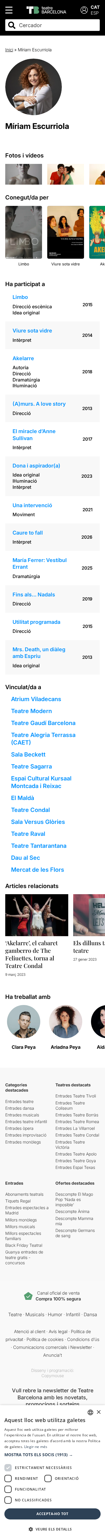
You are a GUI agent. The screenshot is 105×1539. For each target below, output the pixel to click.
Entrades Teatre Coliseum (70, 1105)
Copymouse (52, 1375)
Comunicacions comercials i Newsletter (52, 1347)
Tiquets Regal (18, 1200)
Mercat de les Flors (37, 869)
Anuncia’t (52, 1355)
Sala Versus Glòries (38, 821)
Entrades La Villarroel (75, 1128)
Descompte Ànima (72, 1211)
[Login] (84, 10)
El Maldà (22, 797)
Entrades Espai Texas (75, 1167)
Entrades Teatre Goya (75, 1160)
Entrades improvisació (25, 1134)
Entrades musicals (22, 1114)
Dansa (90, 1314)
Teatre (15, 1314)
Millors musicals (20, 1226)
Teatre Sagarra (31, 766)
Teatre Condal (30, 809)
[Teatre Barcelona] (46, 10)
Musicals (34, 1314)
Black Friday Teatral (23, 1245)
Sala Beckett (28, 754)
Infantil (73, 1314)
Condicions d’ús (83, 1339)
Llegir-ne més (36, 1446)
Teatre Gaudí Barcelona (43, 722)
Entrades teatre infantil (26, 1121)
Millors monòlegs (21, 1219)
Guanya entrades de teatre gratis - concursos (24, 1257)
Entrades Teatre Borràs (76, 1114)
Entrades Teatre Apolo (76, 1153)
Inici (9, 49)
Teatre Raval (28, 833)
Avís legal (58, 1331)
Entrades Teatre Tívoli (75, 1095)
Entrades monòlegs (23, 1141)
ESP (95, 13)
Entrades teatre (19, 1101)
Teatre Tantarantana (38, 845)
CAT (95, 7)
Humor (55, 1314)
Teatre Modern (31, 711)
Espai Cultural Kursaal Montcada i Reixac (41, 782)
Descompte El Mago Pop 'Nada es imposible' (74, 1199)
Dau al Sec (25, 857)
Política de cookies (45, 1339)
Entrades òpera (19, 1128)
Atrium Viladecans (36, 699)
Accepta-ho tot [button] (52, 1513)
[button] (52, 1454)
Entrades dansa (19, 1108)
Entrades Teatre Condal (77, 1134)
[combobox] (57, 25)
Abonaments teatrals (24, 1194)
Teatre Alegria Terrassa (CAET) (43, 738)
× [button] (98, 1412)
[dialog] (52, 1472)
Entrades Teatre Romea (77, 1121)
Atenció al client (29, 1331)
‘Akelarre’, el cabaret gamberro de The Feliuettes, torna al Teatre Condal (31, 954)
